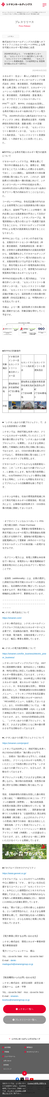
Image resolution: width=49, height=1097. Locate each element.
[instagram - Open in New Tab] (27, 1079)
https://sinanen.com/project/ (15, 743)
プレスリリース (11, 12)
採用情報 (6, 1065)
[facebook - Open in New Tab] (17, 1079)
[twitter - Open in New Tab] (22, 1079)
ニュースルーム (9, 1056)
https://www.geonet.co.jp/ (14, 873)
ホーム (4, 12)
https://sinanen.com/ (12, 618)
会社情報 (7, 1047)
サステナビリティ (33, 1052)
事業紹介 (30, 1047)
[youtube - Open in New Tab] (31, 1079)
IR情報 (6, 1052)
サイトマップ (7, 1069)
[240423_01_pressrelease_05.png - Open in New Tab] (25, 858)
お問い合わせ (7, 1060)
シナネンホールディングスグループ (26, 1039)
